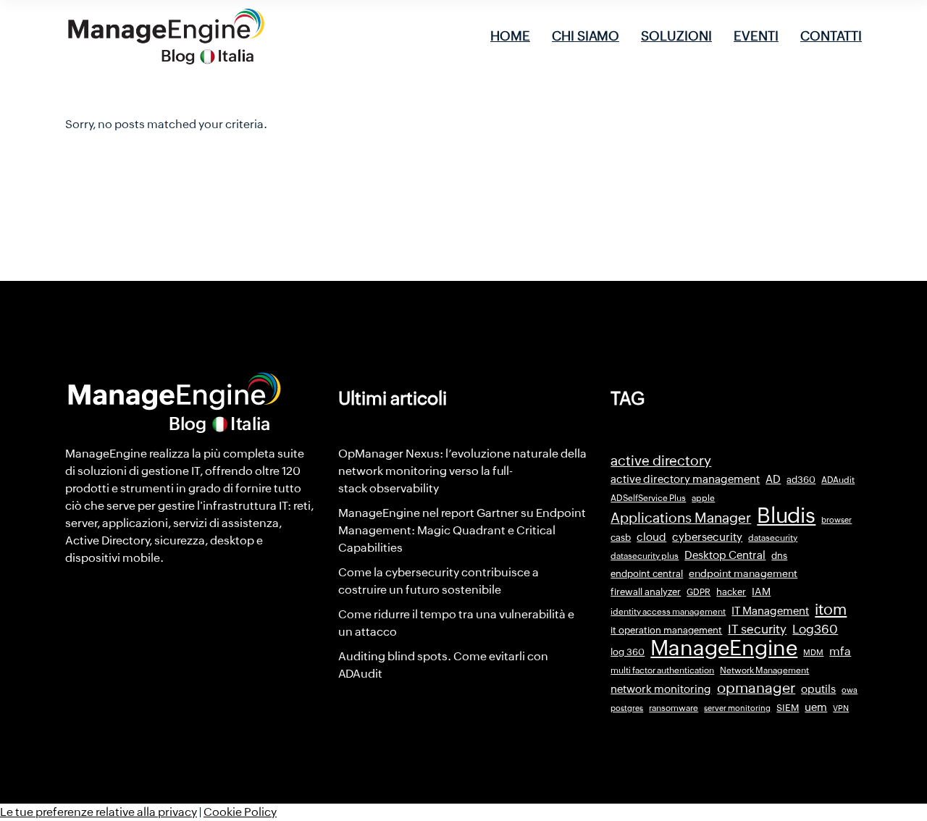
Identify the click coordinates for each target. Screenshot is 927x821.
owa (849, 690)
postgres (627, 708)
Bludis (786, 515)
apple (703, 498)
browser (836, 519)
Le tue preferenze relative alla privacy (98, 812)
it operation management (666, 630)
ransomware (673, 708)
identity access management (668, 612)
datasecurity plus (645, 556)
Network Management (764, 670)
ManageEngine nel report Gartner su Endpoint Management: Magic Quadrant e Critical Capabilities (462, 530)
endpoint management (743, 573)
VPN (841, 708)
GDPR (698, 592)
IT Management (770, 611)
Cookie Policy (240, 812)
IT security (757, 629)
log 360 (628, 652)
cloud (651, 537)
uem (816, 707)
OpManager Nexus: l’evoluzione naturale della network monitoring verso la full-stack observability (462, 471)
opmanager (756, 688)
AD (773, 479)
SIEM (787, 707)
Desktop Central (724, 555)
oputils (818, 689)
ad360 (801, 479)
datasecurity (772, 538)
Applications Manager (681, 518)
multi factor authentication (662, 670)
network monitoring (661, 689)
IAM (761, 591)
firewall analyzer (646, 591)
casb (621, 537)
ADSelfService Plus (648, 498)
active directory (661, 460)
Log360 (815, 629)
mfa (840, 651)
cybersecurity (707, 537)
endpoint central (647, 573)
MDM (813, 652)
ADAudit (838, 480)
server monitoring (737, 708)
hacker (731, 591)
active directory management (685, 479)
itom (831, 609)
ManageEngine (723, 648)
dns (779, 555)
